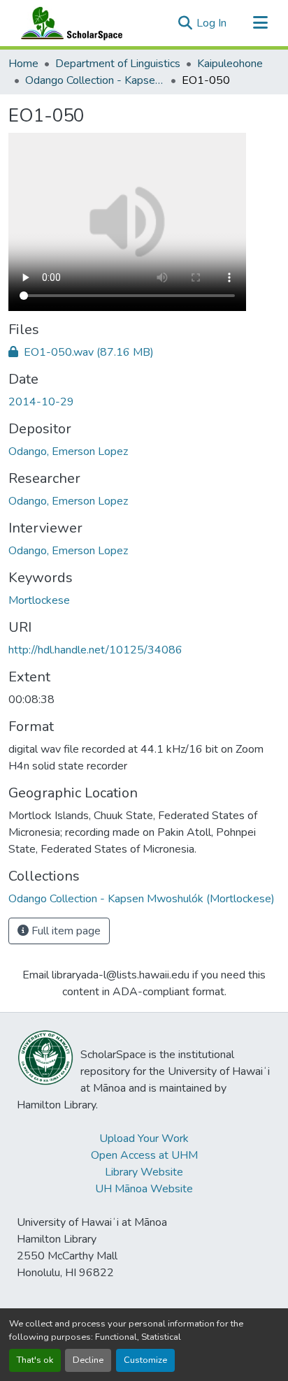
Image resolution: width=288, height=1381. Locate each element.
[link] (144, 352)
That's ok (35, 1360)
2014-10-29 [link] (41, 402)
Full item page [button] (65, 931)
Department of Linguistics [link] (117, 63)
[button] (68, 23)
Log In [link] (211, 23)
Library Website (144, 1172)
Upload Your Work (144, 1138)
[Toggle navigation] (260, 23)
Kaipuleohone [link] (230, 63)
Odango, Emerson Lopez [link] (68, 451)
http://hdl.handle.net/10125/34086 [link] (95, 650)
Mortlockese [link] (39, 600)
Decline (88, 1360)
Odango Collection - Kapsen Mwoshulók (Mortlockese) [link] (95, 80)
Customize (145, 1360)
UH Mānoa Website (144, 1188)
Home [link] (23, 63)
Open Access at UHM (144, 1155)
